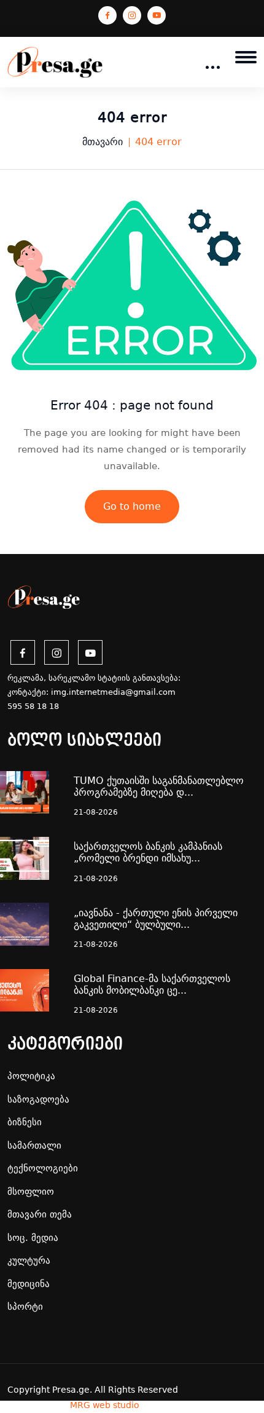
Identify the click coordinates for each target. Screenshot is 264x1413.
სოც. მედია (32, 1237)
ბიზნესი (24, 1122)
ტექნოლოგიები (42, 1168)
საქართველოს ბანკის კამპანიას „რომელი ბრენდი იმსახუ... (148, 852)
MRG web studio (104, 1405)
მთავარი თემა (39, 1214)
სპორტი (25, 1306)
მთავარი (102, 142)
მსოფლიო (30, 1191)
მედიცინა (28, 1283)
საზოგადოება (38, 1099)
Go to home (132, 506)
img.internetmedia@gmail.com (113, 692)
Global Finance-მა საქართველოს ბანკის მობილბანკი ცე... (152, 984)
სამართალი (34, 1145)
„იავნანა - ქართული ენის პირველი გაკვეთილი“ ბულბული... (156, 918)
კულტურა (28, 1260)
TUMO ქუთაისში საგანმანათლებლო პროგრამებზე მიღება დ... (159, 786)
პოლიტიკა (31, 1076)
